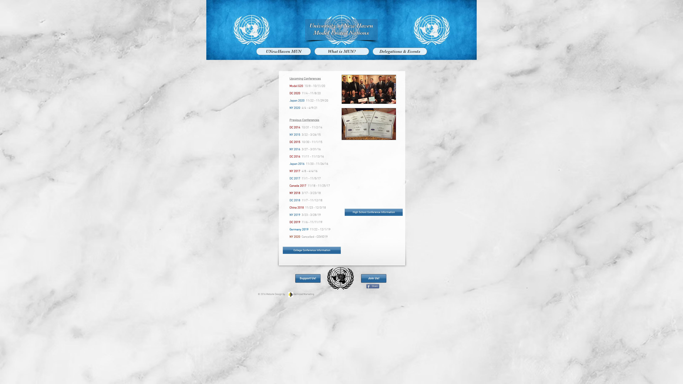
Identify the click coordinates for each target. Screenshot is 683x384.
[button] (400, 51)
